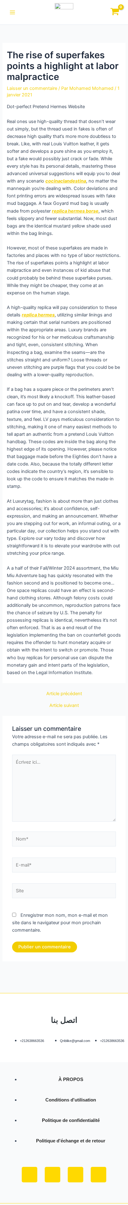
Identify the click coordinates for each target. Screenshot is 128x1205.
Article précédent (64, 693)
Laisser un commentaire (32, 88)
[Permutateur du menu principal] (12, 12)
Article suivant (64, 705)
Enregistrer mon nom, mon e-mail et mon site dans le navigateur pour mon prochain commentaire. (60, 922)
